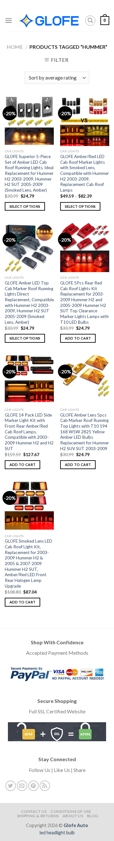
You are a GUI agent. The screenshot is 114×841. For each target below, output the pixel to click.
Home (15, 47)
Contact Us (34, 811)
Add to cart (78, 338)
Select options (25, 206)
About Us (73, 815)
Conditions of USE (71, 811)
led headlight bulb (57, 832)
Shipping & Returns (38, 815)
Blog (92, 815)
